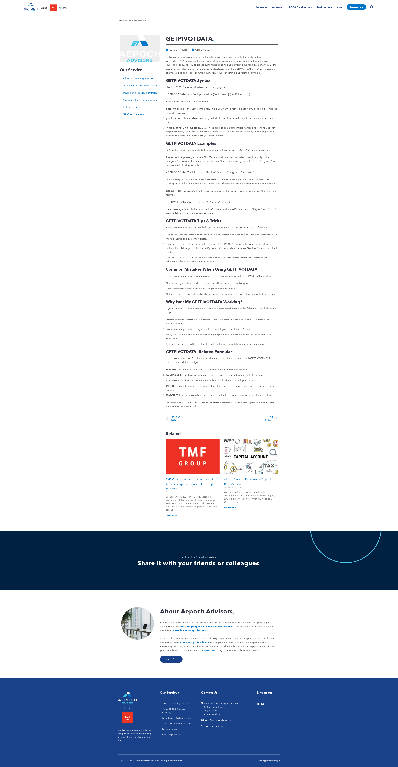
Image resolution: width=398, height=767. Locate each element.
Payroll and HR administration (140, 92)
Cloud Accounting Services (138, 78)
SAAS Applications (301, 6)
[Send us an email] (263, 704)
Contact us (356, 6)
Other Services (131, 107)
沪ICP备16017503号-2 (269, 760)
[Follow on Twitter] (258, 704)
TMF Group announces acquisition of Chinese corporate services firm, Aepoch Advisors (192, 484)
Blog (340, 6)
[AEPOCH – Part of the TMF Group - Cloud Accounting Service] (45, 7)
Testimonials (325, 6)
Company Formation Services (140, 99)
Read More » (171, 515)
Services (277, 6)
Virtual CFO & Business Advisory (141, 85)
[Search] (372, 7)
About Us (262, 6)
